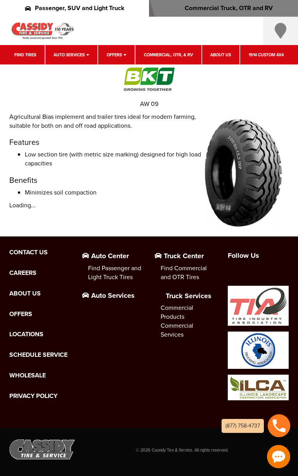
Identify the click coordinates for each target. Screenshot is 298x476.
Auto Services (69, 55)
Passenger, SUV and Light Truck (80, 7)
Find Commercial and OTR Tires (184, 272)
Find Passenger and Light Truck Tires (114, 272)
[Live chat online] (278, 456)
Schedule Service (38, 355)
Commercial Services (177, 330)
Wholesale (27, 375)
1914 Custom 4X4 (266, 55)
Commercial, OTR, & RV (168, 55)
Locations (26, 334)
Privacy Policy (33, 396)
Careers (22, 273)
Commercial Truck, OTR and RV (229, 7)
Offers (114, 55)
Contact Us (28, 252)
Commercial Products (177, 312)
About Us (220, 55)
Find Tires (25, 55)
